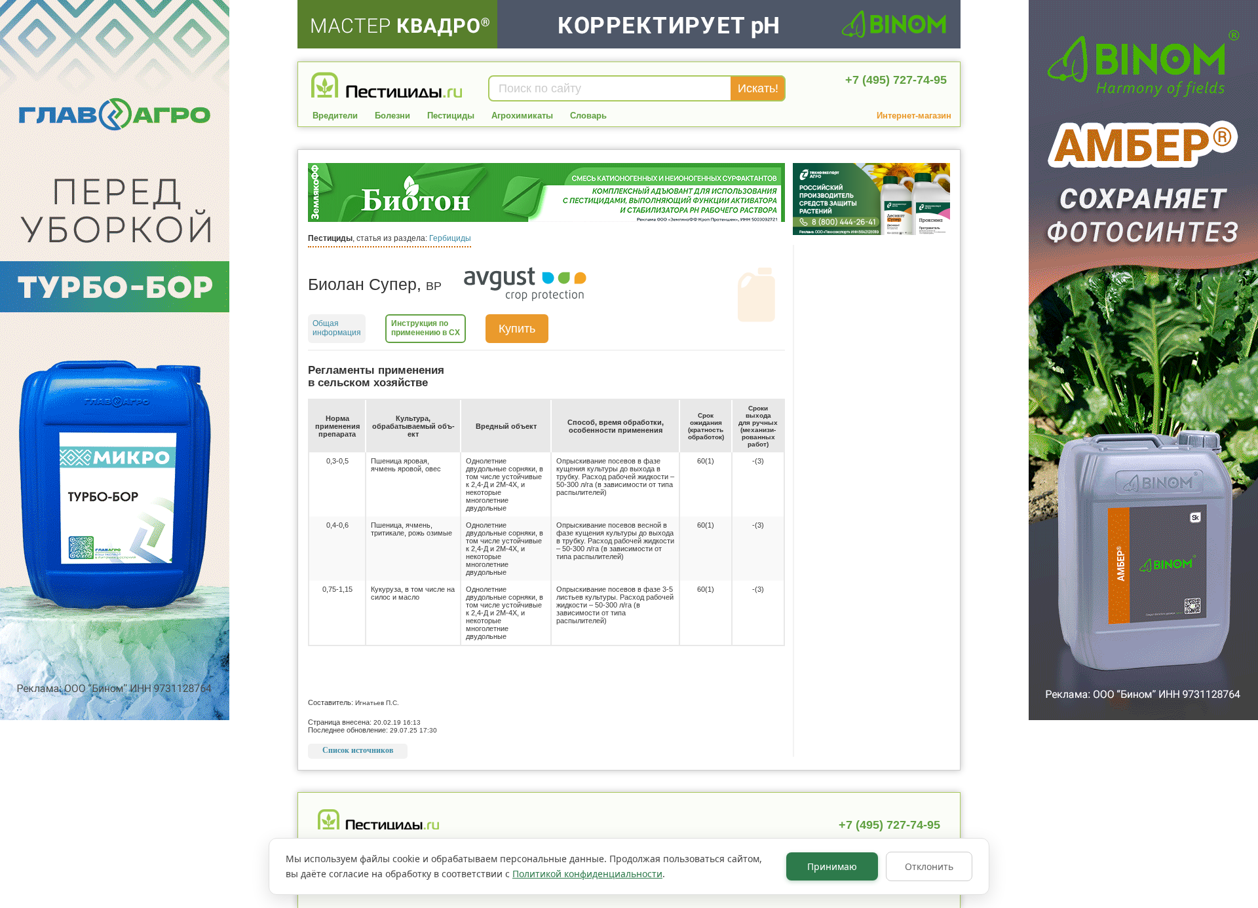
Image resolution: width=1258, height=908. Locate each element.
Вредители (335, 115)
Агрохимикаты (522, 115)
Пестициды (450, 115)
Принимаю (832, 866)
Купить (517, 328)
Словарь (588, 115)
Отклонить (929, 866)
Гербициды (450, 238)
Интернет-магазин (914, 115)
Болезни (392, 115)
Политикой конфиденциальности (587, 873)
